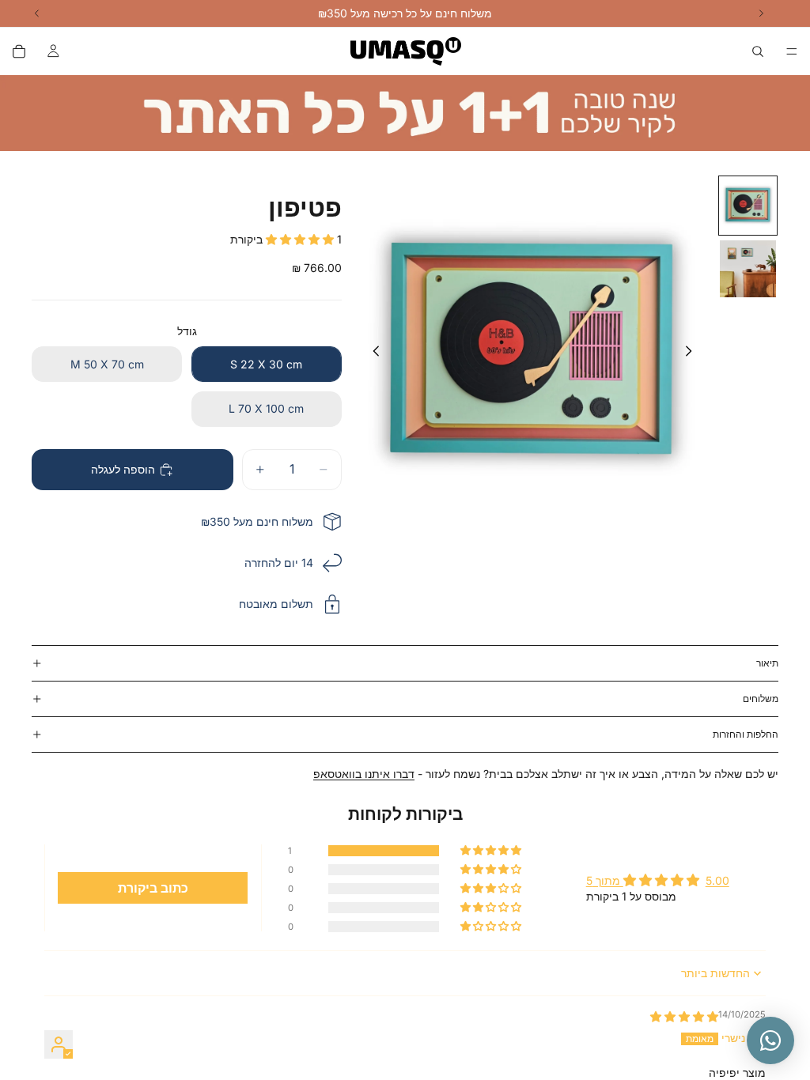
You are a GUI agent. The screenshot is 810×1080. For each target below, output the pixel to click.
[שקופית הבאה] (693, 353)
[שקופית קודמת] (371, 353)
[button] (301, 239)
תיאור (767, 663)
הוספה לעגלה (123, 469)
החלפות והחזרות (745, 734)
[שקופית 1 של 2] (748, 205)
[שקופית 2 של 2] (748, 268)
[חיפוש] (757, 51)
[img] (684, 1016)
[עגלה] (19, 51)
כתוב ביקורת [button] (153, 888)
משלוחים (760, 698)
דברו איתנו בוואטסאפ (363, 773)
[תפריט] (792, 51)
